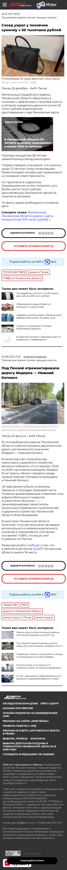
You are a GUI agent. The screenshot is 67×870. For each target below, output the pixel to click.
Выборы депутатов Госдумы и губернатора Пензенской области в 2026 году (29, 746)
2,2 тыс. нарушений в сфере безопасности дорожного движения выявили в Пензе (38, 677)
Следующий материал (32, 861)
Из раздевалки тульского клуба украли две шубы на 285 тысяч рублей (37, 294)
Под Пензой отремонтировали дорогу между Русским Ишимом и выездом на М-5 (39, 644)
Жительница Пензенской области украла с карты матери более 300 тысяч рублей (28, 216)
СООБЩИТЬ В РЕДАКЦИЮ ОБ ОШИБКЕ (28, 754)
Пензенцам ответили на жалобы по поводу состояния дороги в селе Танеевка (39, 655)
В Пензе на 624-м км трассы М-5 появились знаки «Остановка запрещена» (38, 666)
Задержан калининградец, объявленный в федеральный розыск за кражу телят (39, 316)
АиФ (33, 82)
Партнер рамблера (32, 853)
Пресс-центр (50, 703)
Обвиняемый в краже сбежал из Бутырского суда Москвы (33, 305)
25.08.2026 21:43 (11, 356)
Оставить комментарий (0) (34, 246)
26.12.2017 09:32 (11, 14)
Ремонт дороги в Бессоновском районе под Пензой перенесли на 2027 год (37, 633)
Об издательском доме (20, 703)
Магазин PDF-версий (18, 708)
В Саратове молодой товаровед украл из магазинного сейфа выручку (38, 338)
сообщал (33, 545)
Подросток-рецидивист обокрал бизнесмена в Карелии (34, 327)
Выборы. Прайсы (15, 738)
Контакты (37, 738)
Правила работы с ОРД (19, 725)
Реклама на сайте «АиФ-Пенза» (26, 721)
